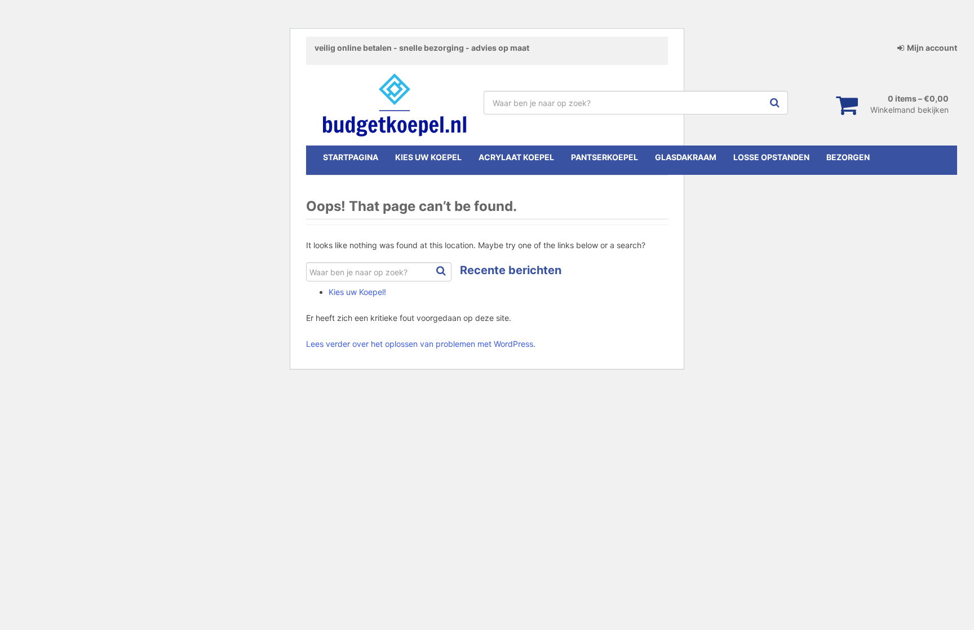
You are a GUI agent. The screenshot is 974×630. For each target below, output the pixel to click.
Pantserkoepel (604, 157)
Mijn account (932, 47)
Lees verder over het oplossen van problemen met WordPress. (420, 344)
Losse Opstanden (771, 157)
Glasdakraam (685, 157)
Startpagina (350, 157)
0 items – (918, 98)
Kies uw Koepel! (357, 292)
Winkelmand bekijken (909, 109)
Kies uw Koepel (428, 157)
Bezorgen (848, 157)
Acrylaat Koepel (516, 157)
